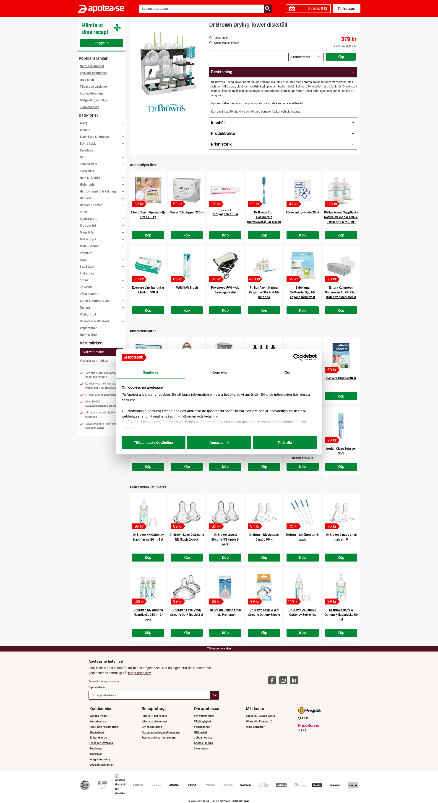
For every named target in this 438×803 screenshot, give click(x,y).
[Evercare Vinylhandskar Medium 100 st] (148, 265)
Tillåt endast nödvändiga (153, 442)
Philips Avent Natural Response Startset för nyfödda (264, 292)
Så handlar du (98, 737)
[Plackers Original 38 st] (341, 356)
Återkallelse (96, 732)
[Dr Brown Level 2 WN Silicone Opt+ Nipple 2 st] (186, 588)
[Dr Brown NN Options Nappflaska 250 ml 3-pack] (148, 588)
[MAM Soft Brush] (186, 265)
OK (214, 695)
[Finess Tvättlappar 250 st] (186, 190)
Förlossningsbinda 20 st (302, 212)
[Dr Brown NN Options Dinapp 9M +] (263, 512)
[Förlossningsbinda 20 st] (302, 190)
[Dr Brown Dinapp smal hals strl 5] (341, 512)
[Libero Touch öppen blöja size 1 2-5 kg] (148, 190)
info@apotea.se (241, 800)
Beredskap (87, 150)
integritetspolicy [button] (139, 673)
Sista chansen (89, 107)
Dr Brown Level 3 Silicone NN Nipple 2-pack (225, 539)
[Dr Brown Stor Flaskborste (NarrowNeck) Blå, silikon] (263, 190)
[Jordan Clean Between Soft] (341, 426)
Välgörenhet (88, 328)
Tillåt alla (285, 442)
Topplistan (87, 80)
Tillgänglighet (202, 721)
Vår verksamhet (204, 716)
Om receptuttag (152, 727)
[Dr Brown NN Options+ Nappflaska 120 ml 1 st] (148, 512)
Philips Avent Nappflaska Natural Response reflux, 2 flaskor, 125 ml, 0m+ (341, 217)
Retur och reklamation (103, 727)
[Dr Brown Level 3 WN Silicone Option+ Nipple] (263, 588)
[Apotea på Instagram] (284, 680)
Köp (340, 56)
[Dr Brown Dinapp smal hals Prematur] (225, 588)
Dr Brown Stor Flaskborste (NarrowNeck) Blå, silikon (264, 217)
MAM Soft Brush (187, 288)
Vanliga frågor (98, 716)
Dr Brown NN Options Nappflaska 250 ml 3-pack (148, 614)
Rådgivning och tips (93, 100)
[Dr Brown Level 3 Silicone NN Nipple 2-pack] (225, 512)
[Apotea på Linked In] (295, 680)
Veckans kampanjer (93, 73)
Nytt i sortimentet (92, 66)
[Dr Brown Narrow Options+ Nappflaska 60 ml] (341, 588)
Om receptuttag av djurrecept (161, 732)
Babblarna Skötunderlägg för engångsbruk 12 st (302, 292)
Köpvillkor (95, 754)
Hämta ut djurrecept (154, 721)
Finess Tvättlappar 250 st (187, 212)
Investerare (201, 748)
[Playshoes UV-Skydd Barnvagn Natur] (225, 265)
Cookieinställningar (101, 764)
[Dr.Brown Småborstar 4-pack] (302, 512)
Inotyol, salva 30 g (225, 214)
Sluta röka (87, 273)
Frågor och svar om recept (159, 737)
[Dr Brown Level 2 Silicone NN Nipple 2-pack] (186, 512)
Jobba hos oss (203, 737)
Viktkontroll (88, 314)
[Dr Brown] (166, 108)
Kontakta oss (97, 721)
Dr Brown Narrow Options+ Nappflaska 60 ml (341, 614)
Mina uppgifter (255, 727)
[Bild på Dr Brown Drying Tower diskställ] (168, 63)
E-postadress (97, 687)
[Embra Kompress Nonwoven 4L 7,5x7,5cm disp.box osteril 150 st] (341, 265)
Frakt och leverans (101, 743)
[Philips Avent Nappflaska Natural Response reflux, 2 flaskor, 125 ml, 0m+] (341, 190)
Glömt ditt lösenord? (259, 721)
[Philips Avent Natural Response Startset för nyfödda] (263, 265)
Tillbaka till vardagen (94, 87)
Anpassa (216, 442)
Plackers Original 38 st (341, 378)
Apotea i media (203, 743)
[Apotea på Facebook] (273, 680)
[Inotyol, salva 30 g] (225, 190)
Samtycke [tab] (151, 372)
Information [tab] (219, 372)
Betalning (95, 748)
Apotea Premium (91, 93)
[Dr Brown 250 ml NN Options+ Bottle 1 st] (302, 588)
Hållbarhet (200, 732)
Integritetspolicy (99, 759)
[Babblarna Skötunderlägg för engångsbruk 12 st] (302, 265)
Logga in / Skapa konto (260, 716)
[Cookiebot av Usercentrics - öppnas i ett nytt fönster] (297, 357)
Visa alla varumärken (94, 361)
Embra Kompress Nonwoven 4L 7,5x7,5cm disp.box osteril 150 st (341, 292)
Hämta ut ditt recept (154, 716)
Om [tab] (287, 372)
